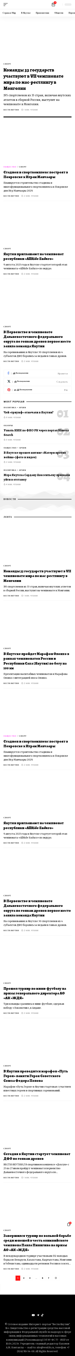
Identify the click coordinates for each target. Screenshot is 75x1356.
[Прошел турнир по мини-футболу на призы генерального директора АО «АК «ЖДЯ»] (37, 959)
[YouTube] (33, 1315)
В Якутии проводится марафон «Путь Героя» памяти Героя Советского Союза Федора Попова (35, 1076)
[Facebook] (38, 373)
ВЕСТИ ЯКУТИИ (11, 109)
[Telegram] (38, 1315)
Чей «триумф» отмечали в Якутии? (28, 412)
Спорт (7, 64)
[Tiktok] (42, 1315)
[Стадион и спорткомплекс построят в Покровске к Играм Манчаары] (37, 143)
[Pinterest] (38, 390)
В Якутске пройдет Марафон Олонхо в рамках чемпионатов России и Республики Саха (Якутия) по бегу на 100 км (36, 660)
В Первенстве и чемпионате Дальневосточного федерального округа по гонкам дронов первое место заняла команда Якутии (37, 339)
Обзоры (8, 425)
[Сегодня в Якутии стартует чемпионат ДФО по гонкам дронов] (37, 1124)
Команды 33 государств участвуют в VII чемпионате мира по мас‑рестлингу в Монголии (33, 79)
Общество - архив (15, 448)
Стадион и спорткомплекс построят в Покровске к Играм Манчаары (35, 174)
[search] (59, 4)
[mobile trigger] (6, 4)
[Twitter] (38, 381)
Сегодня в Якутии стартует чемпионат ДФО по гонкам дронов (36, 1156)
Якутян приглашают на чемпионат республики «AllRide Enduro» (33, 256)
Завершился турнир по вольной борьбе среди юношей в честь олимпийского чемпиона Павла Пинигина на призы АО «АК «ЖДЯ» (37, 1242)
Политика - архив (15, 407)
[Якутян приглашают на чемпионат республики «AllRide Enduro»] (37, 224)
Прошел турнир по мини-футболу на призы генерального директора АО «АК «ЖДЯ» (34, 993)
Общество (9, 167)
